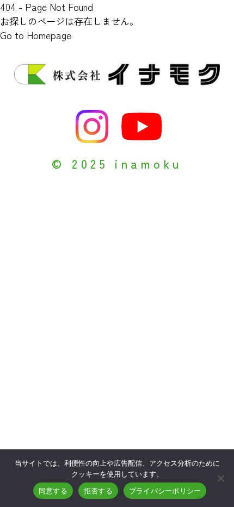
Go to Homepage (35, 35)
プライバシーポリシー (165, 490)
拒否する (98, 490)
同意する (53, 490)
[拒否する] (220, 478)
